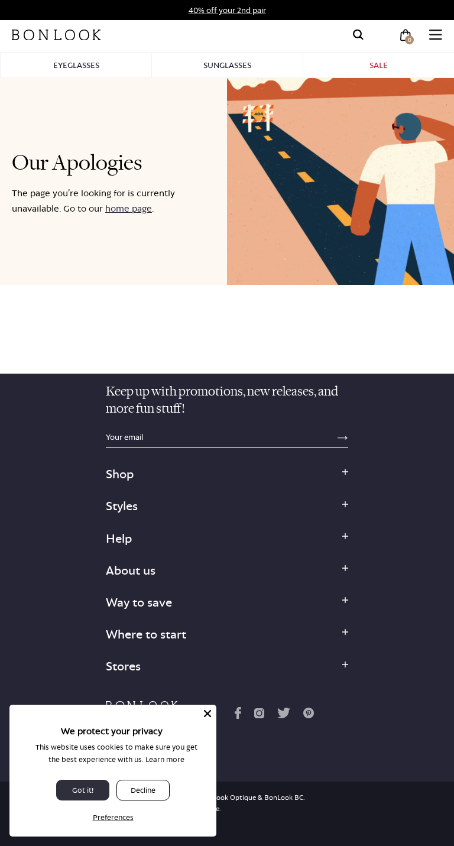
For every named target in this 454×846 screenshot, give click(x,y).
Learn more (164, 759)
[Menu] (435, 35)
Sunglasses (227, 65)
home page (128, 208)
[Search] (358, 35)
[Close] (207, 713)
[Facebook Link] (238, 715)
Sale (378, 65)
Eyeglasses (76, 65)
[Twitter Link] (284, 715)
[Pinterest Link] (308, 715)
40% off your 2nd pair (227, 10)
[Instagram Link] (259, 715)
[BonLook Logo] (56, 35)
